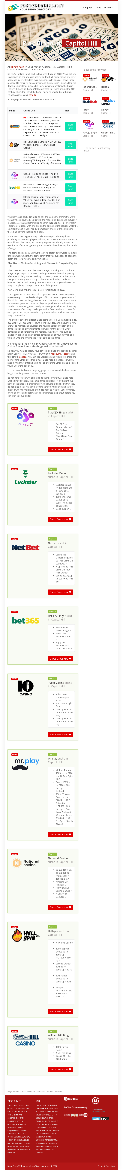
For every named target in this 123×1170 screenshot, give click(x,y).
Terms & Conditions (106, 1166)
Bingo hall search (105, 7)
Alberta (48, 1091)
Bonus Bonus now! (59, 449)
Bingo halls (17, 66)
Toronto (67, 353)
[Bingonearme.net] (36, 7)
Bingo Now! (70, 126)
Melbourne (56, 353)
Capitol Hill (58, 416)
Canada (32, 94)
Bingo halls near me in (17, 1091)
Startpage (87, 7)
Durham (31, 1091)
